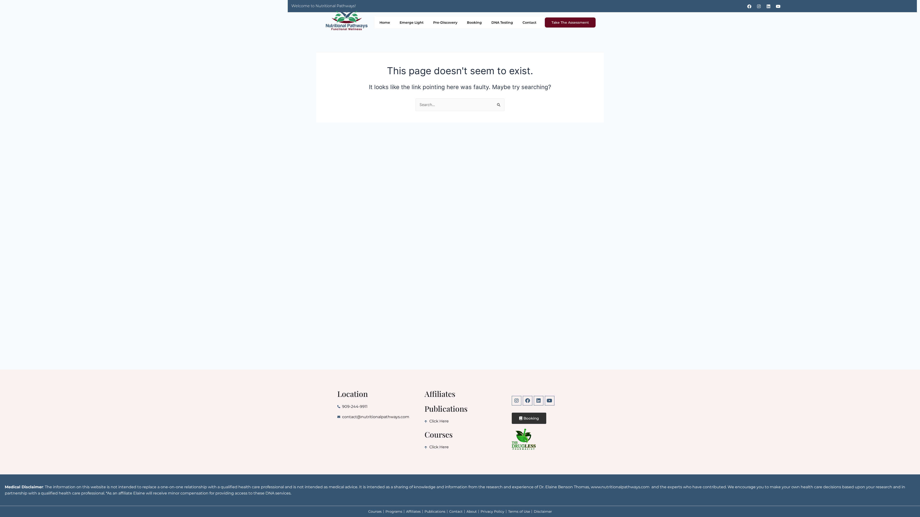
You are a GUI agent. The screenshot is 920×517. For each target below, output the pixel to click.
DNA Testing (502, 22)
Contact (529, 22)
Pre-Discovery (445, 22)
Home (385, 22)
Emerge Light (412, 22)
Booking (474, 22)
